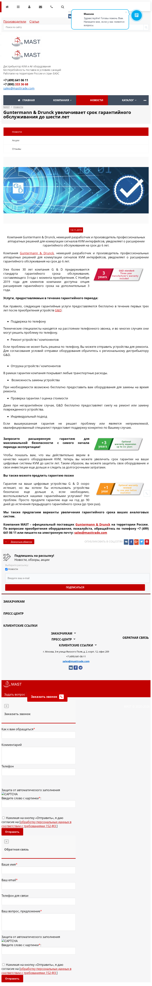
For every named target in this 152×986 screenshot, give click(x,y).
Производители (14, 21)
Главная (28, 100)
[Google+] (136, 542)
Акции (15, 140)
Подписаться (75, 587)
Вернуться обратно (21, 541)
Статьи (34, 21)
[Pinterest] (147, 542)
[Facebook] (131, 542)
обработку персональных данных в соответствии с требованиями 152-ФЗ (36, 824)
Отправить (12, 831)
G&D (58, 310)
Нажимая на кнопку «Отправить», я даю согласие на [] (36, 822)
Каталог (128, 100)
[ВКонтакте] (126, 542)
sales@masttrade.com (18, 88)
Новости (96, 100)
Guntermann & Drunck (37, 253)
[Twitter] (141, 542)
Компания (61, 100)
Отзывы (16, 149)
